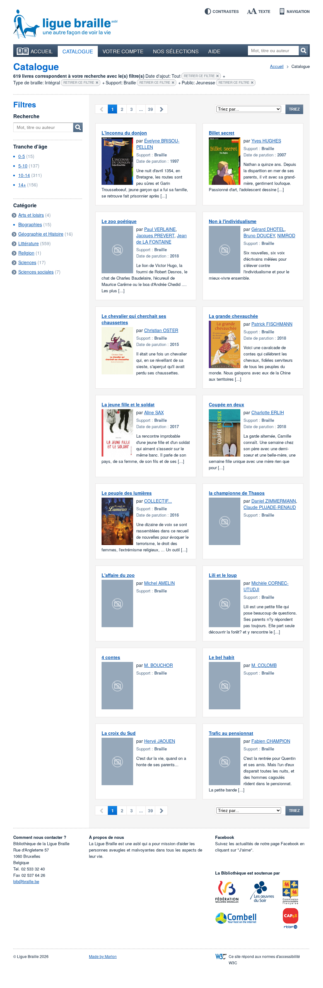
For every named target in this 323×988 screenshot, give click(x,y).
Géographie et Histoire (40, 234)
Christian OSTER (161, 330)
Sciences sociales (36, 272)
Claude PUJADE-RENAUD (270, 507)
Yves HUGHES (266, 140)
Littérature (28, 243)
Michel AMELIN (159, 583)
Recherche (26, 116)
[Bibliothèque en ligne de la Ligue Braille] (65, 24)
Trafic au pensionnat (231, 733)
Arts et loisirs (31, 215)
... (141, 109)
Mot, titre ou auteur (78, 127)
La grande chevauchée (233, 316)
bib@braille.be (26, 881)
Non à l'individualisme (232, 221)
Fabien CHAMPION (270, 741)
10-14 (24, 175)
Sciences (27, 262)
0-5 (21, 156)
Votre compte (123, 51)
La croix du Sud (119, 733)
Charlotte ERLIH (267, 412)
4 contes (111, 657)
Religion (26, 253)
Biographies (30, 224)
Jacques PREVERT (155, 235)
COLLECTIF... (158, 501)
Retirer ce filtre (199, 76)
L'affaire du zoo (118, 575)
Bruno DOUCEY (259, 235)
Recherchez (303, 50)
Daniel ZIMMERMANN (273, 501)
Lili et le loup (223, 575)
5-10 (22, 165)
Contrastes (226, 11)
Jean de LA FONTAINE (161, 238)
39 (150, 109)
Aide (214, 51)
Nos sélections (176, 51)
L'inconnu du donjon (124, 133)
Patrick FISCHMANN (271, 324)
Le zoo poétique (119, 221)
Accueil (42, 51)
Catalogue (77, 51)
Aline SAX (154, 412)
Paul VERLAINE (160, 229)
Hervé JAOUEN (159, 741)
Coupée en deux (226, 404)
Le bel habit (221, 657)
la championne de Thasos (237, 493)
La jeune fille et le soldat (128, 404)
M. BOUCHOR (158, 665)
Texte (264, 11)
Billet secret (221, 133)
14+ (22, 184)
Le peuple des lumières (127, 493)
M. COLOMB (264, 665)
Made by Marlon (103, 956)
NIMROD (286, 235)
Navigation (298, 11)
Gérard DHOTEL (268, 229)
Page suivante (161, 109)
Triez (294, 109)
